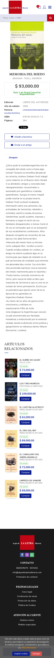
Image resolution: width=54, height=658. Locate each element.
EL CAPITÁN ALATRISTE (32, 407)
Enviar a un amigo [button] (23, 145)
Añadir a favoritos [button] (23, 136)
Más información (29, 648)
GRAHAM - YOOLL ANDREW (27, 78)
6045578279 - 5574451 (27, 568)
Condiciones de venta (27, 596)
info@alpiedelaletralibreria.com (27, 572)
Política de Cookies (27, 605)
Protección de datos (27, 600)
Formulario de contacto (27, 577)
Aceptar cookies (21, 653)
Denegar (36, 653)
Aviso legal (27, 591)
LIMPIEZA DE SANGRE (30, 480)
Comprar (25, 375)
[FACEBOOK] (22, 555)
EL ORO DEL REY (28, 430)
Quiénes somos (27, 620)
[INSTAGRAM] (27, 555)
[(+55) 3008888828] (32, 555)
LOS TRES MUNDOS (29, 383)
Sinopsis (13, 157)
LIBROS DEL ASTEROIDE (35, 102)
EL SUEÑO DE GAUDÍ (30, 360)
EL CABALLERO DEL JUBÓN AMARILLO (29, 456)
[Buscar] (50, 17)
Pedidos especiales (27, 624)
